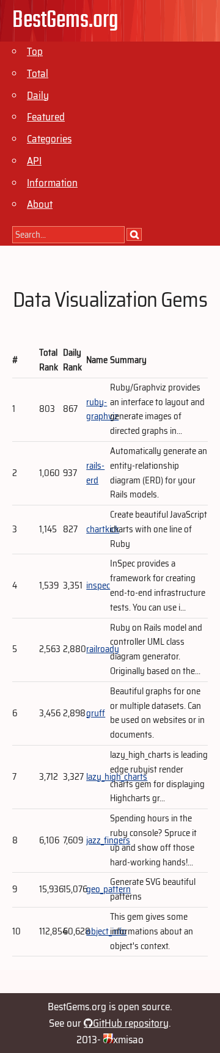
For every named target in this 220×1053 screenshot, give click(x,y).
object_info (106, 931)
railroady (102, 649)
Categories (49, 139)
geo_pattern (108, 889)
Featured (46, 117)
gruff (95, 713)
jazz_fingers (108, 840)
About (40, 204)
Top (35, 51)
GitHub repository (131, 1023)
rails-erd (95, 473)
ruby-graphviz (102, 409)
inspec (98, 585)
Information (52, 183)
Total (37, 73)
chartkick (102, 529)
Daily (38, 95)
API (34, 161)
